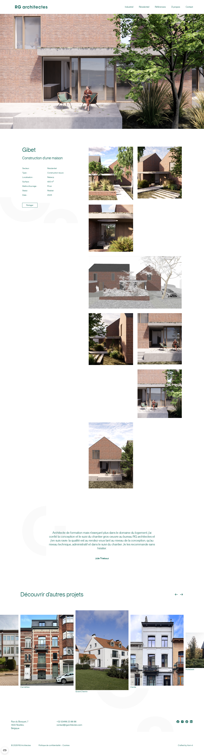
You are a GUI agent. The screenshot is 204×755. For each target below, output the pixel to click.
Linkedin (191, 721)
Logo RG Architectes (18, 7)
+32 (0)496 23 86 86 (66, 721)
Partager (29, 205)
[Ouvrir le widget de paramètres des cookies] (4, 750)
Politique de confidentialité (50, 745)
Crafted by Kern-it (185, 745)
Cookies (66, 745)
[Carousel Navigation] (179, 594)
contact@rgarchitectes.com (69, 725)
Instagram (182, 721)
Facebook (178, 721)
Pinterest (186, 721)
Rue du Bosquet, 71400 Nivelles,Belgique (19, 725)
